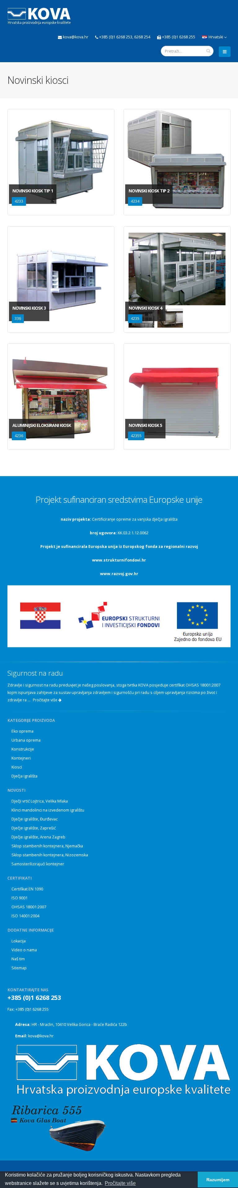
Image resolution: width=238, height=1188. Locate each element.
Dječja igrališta (24, 776)
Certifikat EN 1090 (27, 889)
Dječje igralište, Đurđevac (34, 819)
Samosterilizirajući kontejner (37, 864)
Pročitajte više (45, 700)
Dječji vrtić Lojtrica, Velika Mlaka (39, 801)
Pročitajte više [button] (120, 1183)
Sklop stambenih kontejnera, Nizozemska (49, 855)
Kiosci (16, 767)
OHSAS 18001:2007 (28, 907)
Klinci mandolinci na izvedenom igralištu (47, 810)
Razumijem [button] (217, 1179)
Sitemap (19, 968)
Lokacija (18, 941)
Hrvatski (216, 37)
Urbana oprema (26, 740)
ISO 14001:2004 (25, 916)
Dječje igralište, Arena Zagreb (38, 837)
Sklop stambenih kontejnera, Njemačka (47, 846)
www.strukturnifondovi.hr (119, 560)
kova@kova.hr (41, 1036)
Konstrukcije (22, 749)
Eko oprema (22, 731)
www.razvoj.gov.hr (119, 573)
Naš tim (18, 959)
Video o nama (24, 950)
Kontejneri (21, 758)
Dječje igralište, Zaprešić (33, 828)
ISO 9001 (19, 898)
